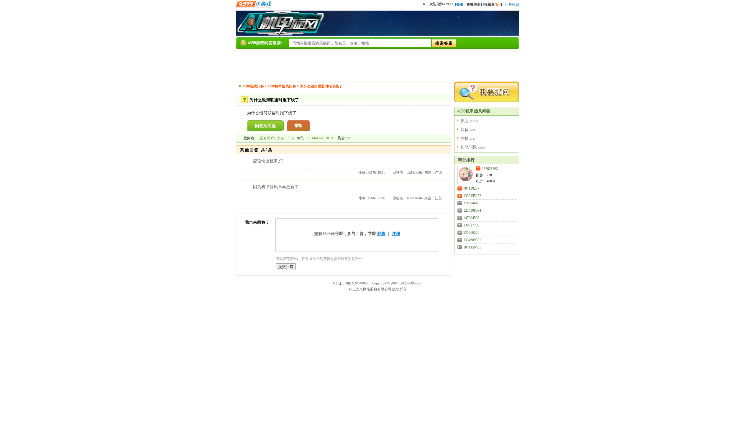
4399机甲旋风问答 (282, 86)
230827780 (471, 225)
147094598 (471, 218)
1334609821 (472, 240)
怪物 (464, 138)
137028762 (490, 169)
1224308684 (472, 210)
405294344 (415, 198)
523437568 (415, 172)
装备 (464, 129)
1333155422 (472, 196)
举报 (298, 125)
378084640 (471, 203)
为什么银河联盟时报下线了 (321, 86)
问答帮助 (512, 4)
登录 (381, 233)
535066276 (471, 233)
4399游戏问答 (253, 86)
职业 (464, 121)
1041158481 (472, 247)
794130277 (471, 188)
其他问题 (468, 147)
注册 (396, 233)
